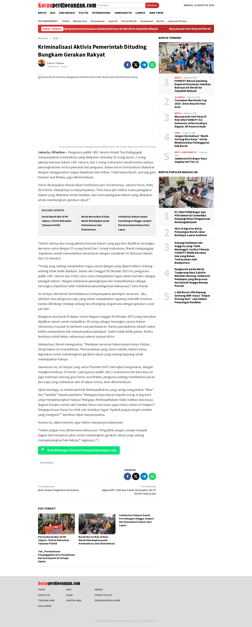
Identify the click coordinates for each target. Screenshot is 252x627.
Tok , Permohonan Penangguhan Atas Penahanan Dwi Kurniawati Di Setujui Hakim (56, 556)
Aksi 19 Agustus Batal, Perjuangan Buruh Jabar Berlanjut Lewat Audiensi (191, 232)
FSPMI (41, 589)
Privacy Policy (103, 595)
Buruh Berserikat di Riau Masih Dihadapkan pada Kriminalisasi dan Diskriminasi (97, 540)
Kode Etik (44, 595)
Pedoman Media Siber (107, 600)
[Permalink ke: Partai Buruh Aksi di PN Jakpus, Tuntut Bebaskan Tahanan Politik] (56, 524)
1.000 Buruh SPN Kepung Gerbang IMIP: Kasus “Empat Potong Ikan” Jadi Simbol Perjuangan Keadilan (192, 297)
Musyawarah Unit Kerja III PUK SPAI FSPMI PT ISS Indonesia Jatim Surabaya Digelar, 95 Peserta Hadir (191, 121)
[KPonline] (67, 5)
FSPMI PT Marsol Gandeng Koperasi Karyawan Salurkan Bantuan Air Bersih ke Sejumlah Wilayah (83, 28)
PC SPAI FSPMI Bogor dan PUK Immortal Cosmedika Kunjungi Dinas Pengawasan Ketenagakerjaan (192, 217)
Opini (177, 132)
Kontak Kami (73, 600)
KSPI (68, 589)
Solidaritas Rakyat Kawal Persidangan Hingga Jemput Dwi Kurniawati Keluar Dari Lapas (136, 520)
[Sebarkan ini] (127, 65)
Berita (178, 77)
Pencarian (152, 5)
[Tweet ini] (135, 65)
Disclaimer (44, 606)
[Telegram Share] (144, 65)
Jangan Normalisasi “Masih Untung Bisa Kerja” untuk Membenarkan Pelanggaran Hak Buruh (192, 141)
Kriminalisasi (47, 462)
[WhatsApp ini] (152, 65)
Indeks (99, 589)
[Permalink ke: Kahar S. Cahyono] (43, 64)
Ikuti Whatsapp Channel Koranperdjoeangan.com (81, 450)
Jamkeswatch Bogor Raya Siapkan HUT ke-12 (191, 160)
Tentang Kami (46, 600)
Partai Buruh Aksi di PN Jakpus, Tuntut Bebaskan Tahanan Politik (56, 221)
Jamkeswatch (189, 152)
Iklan (69, 595)
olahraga (180, 97)
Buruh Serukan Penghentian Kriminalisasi (58, 488)
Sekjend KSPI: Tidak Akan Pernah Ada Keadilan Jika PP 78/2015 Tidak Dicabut (129, 490)
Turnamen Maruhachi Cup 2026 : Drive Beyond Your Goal (191, 104)
